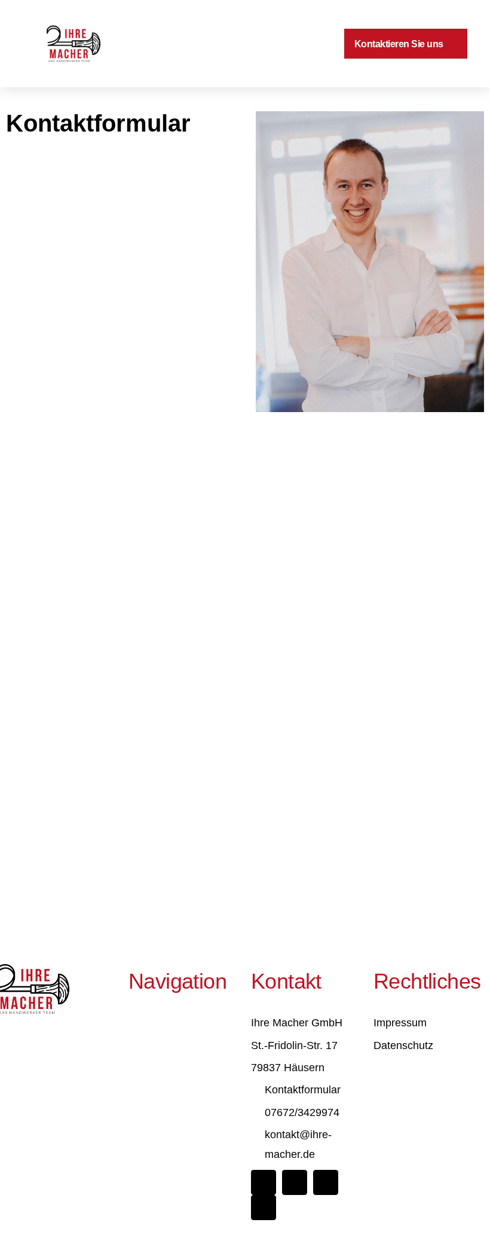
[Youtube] (263, 1207)
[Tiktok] (325, 1182)
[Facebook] (263, 1182)
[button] (280, 44)
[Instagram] (294, 1182)
